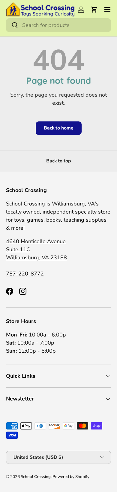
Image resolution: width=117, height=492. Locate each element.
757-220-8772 (25, 273)
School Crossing (36, 476)
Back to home (59, 128)
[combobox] (58, 25)
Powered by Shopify (70, 476)
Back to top (58, 161)
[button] (94, 9)
